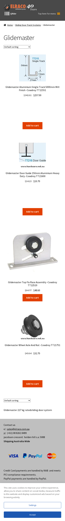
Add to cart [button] (32, 125)
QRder (13, 13)
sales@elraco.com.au (18, 429)
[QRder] (7, 13)
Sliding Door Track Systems (28, 25)
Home (10, 25)
